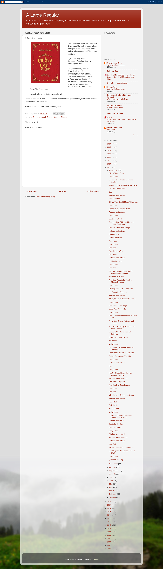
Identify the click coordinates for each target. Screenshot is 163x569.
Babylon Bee (112, 71)
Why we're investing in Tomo (117, 99)
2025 (109, 147)
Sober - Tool (114, 408)
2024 (109, 150)
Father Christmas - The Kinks (120, 356)
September (114, 471)
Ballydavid (113, 405)
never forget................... (116, 65)
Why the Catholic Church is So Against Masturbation (121, 272)
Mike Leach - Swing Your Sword (121, 395)
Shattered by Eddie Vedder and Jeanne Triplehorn (121, 223)
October (112, 467)
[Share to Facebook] (61, 113)
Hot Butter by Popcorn (118, 292)
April (111, 487)
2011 (109, 525)
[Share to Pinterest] (64, 113)
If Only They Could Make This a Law (123, 202)
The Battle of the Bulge (118, 306)
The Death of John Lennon (119, 385)
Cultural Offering (114, 105)
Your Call (112, 444)
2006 (109, 542)
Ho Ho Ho (113, 341)
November (113, 464)
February (113, 494)
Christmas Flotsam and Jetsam (121, 353)
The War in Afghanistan (118, 382)
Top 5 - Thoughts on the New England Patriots (120, 374)
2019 (109, 167)
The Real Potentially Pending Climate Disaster (120, 281)
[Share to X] (59, 113)
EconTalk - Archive (115, 113)
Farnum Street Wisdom (118, 437)
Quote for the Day (116, 424)
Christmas (65, 117)
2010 (109, 528)
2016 (109, 508)
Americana (111, 130)
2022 (109, 157)
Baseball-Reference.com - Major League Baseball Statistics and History (121, 77)
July (111, 477)
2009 (109, 532)
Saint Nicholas (114, 234)
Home (62, 191)
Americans (113, 241)
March (112, 491)
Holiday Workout (115, 261)
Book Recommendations (117, 83)
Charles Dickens (53, 117)
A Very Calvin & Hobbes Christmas (122, 299)
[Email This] (54, 113)
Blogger (96, 559)
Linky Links (113, 177)
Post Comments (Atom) (45, 197)
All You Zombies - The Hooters (121, 447)
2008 (109, 535)
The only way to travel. (115, 107)
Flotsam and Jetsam (117, 195)
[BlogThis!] (57, 113)
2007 (109, 539)
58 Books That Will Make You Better (123, 185)
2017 (109, 505)
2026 (109, 144)
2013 (109, 518)
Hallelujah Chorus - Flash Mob (121, 289)
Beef (110, 192)
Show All (135, 135)
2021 (109, 161)
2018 (109, 502)
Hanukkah (113, 254)
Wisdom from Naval (117, 434)
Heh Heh (112, 248)
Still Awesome (114, 199)
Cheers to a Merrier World (119, 209)
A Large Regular (42, 15)
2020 (109, 164)
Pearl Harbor (114, 402)
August (112, 474)
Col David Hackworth (117, 189)
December (113, 170)
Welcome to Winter (116, 277)
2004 (109, 549)
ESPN (109, 117)
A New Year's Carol (116, 173)
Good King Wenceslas (118, 309)
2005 (109, 545)
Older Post (93, 191)
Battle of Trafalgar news (116, 89)
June (111, 481)
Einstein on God (115, 219)
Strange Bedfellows (116, 421)
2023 (109, 154)
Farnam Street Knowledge (119, 228)
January (112, 497)
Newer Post (31, 191)
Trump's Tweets (115, 427)
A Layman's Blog (114, 63)
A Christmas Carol (38, 117)
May (111, 484)
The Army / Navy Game (118, 337)
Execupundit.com (114, 128)
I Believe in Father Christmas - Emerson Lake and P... (121, 416)
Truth (111, 366)
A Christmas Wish (116, 251)
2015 (109, 512)
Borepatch (111, 87)
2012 (109, 522)
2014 (109, 515)
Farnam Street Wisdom (118, 378)
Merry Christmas (115, 238)
